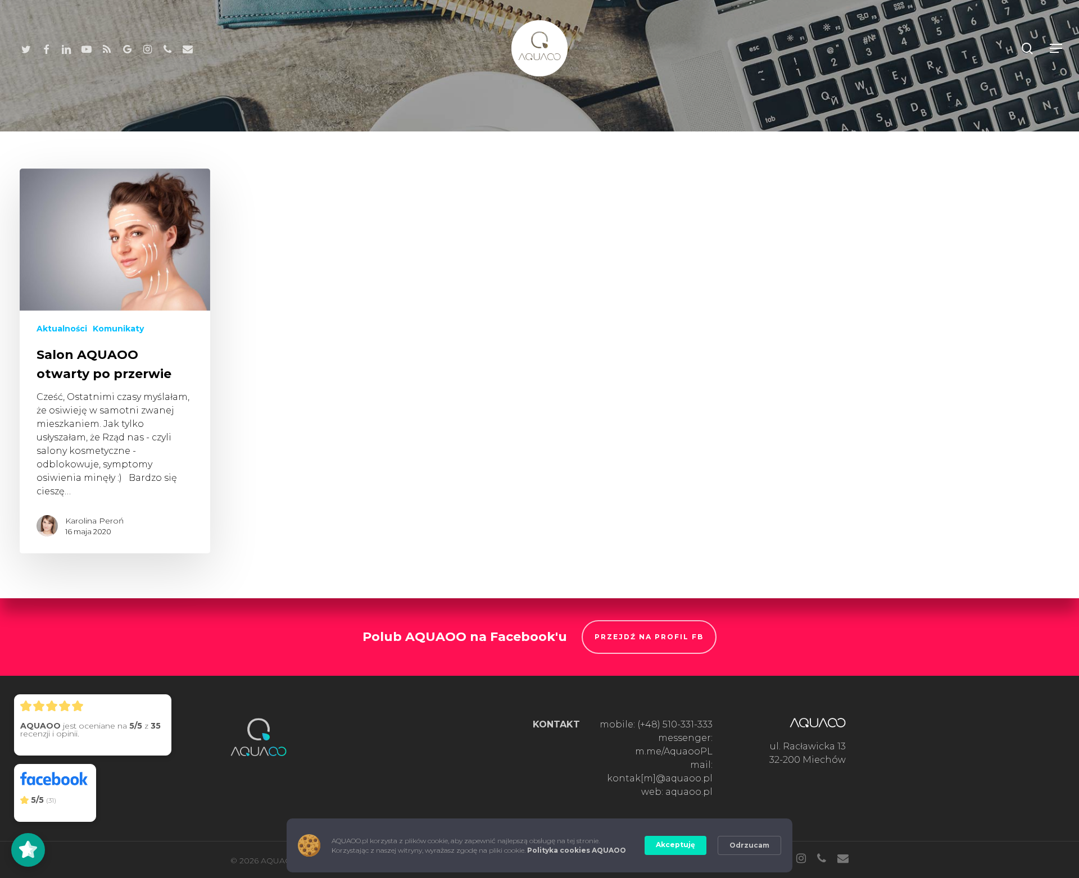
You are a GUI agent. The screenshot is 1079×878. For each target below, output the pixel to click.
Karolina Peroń (94, 521)
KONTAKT (556, 724)
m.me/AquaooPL (674, 751)
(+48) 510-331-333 (675, 724)
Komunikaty (118, 329)
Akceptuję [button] (675, 844)
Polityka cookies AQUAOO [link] (576, 850)
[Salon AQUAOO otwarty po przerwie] (115, 361)
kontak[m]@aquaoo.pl (660, 778)
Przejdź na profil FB (649, 637)
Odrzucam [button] (749, 845)
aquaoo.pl (689, 791)
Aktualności (62, 329)
